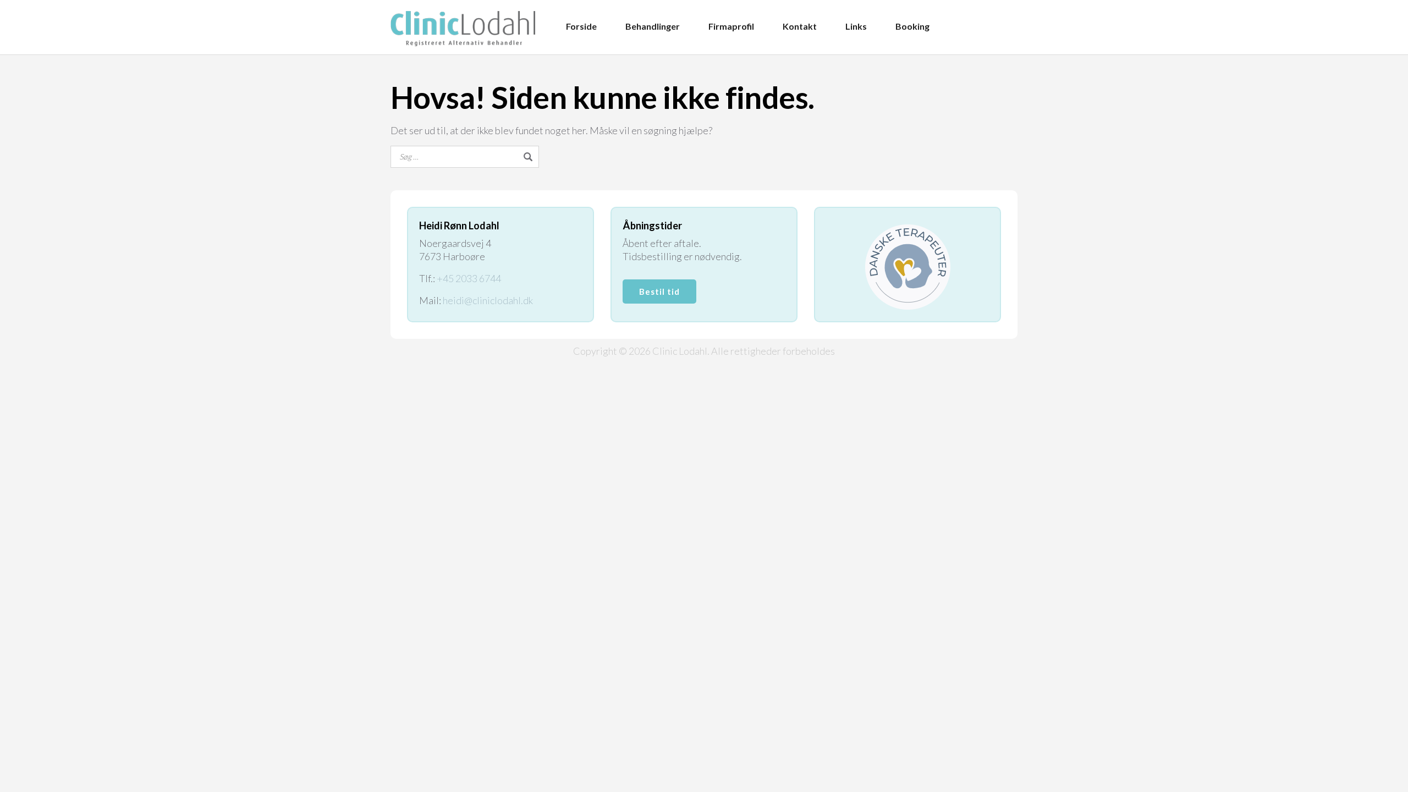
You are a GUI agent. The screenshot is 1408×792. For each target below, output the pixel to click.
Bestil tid (659, 291)
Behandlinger (652, 26)
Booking (912, 26)
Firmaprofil (731, 26)
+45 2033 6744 (469, 278)
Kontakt (800, 26)
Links (856, 26)
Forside (581, 26)
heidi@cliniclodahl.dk (488, 300)
